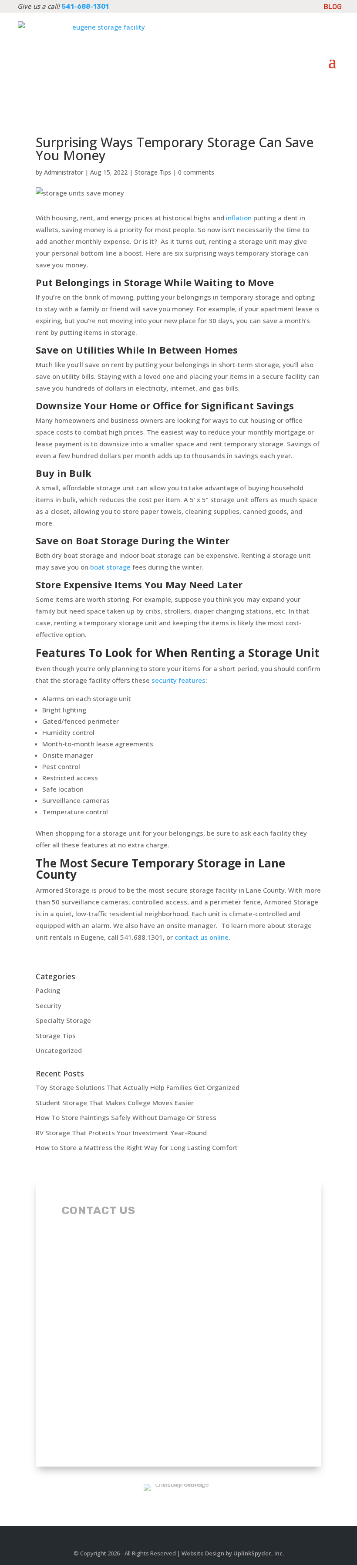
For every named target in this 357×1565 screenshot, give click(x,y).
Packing (48, 990)
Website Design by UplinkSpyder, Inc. (233, 1553)
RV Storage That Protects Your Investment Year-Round (121, 1132)
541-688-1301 (85, 6)
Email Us (100, 1258)
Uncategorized (59, 1050)
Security (48, 1005)
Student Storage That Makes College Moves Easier (115, 1102)
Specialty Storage (63, 1020)
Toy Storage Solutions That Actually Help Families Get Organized (137, 1087)
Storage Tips (153, 172)
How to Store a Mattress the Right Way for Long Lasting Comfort (137, 1147)
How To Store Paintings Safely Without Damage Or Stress (126, 1117)
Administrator (63, 172)
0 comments (196, 172)
